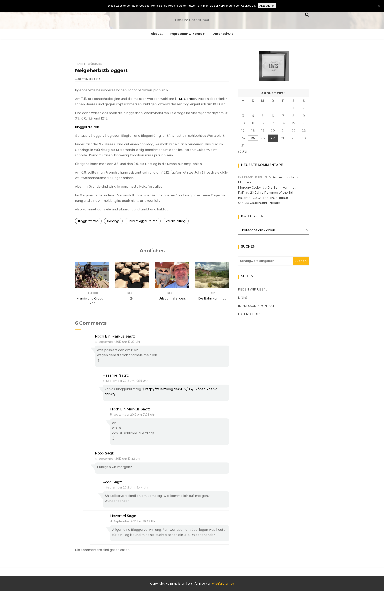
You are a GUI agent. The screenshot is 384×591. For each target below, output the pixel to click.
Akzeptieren (267, 5)
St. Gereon (187, 98)
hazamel (110, 375)
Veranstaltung (176, 221)
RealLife (80, 63)
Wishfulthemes (223, 584)
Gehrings (113, 221)
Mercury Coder (249, 187)
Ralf (241, 192)
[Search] (307, 14)
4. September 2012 (87, 79)
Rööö (99, 453)
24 (132, 298)
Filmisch (92, 293)
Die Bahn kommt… (212, 298)
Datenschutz (222, 33)
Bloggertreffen (87, 127)
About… (157, 33)
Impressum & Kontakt (188, 33)
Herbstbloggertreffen (142, 221)
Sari (240, 203)
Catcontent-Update (273, 198)
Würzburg (95, 63)
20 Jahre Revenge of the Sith (272, 192)
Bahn (212, 293)
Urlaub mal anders (172, 298)
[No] (379, 6)
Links (242, 298)
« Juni (242, 152)
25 (253, 138)
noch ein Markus (109, 336)
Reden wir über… (252, 289)
